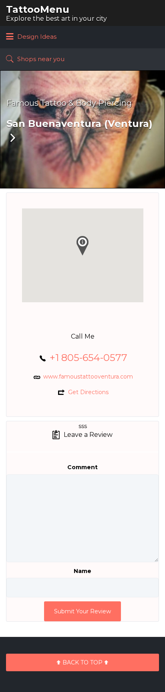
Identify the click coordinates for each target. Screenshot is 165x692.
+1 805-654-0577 (88, 357)
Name (82, 571)
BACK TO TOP (82, 662)
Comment (82, 467)
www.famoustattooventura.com (88, 376)
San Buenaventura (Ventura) (79, 123)
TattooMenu (37, 9)
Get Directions (88, 392)
